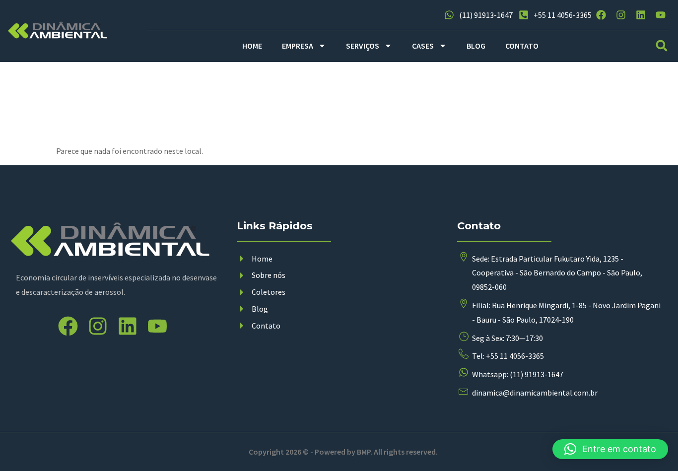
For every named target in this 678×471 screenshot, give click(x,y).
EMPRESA (297, 46)
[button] (661, 46)
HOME (252, 46)
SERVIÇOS (362, 46)
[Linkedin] (641, 15)
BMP (363, 452)
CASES (423, 46)
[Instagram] (621, 15)
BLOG (476, 46)
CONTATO (522, 46)
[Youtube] (661, 15)
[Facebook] (601, 15)
